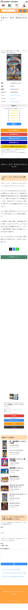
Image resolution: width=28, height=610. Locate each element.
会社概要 (5, 591)
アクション (13, 98)
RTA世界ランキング (14, 257)
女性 (7, 545)
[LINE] (17, 249)
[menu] (26, 2)
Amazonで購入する (14, 130)
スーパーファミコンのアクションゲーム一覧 (14, 572)
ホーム (2, 14)
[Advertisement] (14, 36)
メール (2, 532)
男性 (3, 545)
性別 (2, 543)
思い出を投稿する (5, 548)
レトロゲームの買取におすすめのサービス (14, 146)
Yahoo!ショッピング (14, 138)
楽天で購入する (14, 134)
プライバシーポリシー (20, 591)
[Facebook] (14, 249)
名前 (2, 527)
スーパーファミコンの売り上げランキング (13, 576)
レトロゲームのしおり (16, 601)
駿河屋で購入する (14, 142)
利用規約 (14, 594)
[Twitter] (10, 249)
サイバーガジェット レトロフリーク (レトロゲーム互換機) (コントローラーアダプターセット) (14, 404)
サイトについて (11, 591)
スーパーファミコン (9, 14)
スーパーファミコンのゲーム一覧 (11, 569)
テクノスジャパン (14, 101)
